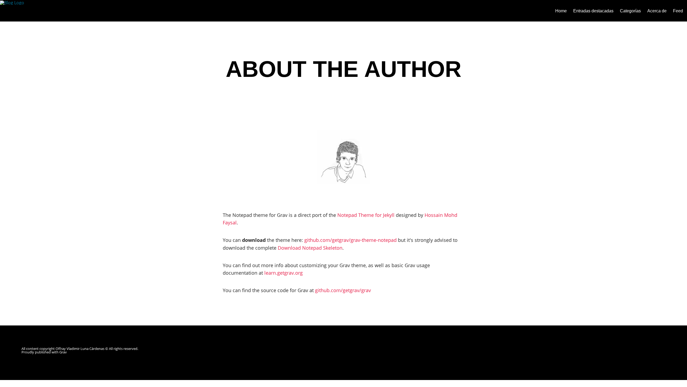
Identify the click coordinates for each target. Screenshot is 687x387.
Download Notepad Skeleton (310, 248)
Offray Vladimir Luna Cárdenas (80, 348)
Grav (63, 352)
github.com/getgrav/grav (343, 290)
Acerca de (657, 11)
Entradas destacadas (593, 11)
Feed (678, 11)
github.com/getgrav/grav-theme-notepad (350, 240)
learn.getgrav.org (283, 273)
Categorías (630, 11)
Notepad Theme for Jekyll (365, 215)
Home (561, 11)
